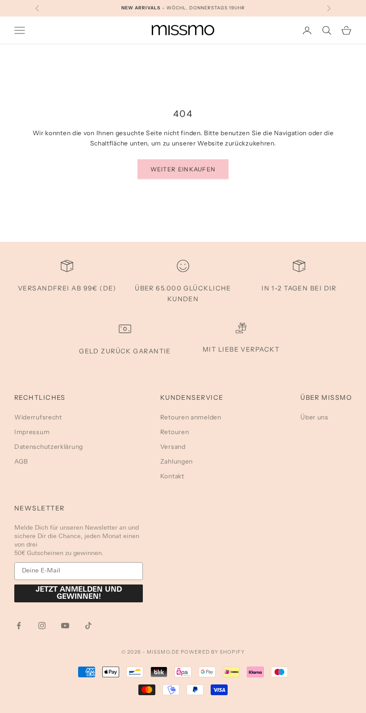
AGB (21, 461)
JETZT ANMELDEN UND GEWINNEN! (79, 593)
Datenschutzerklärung (48, 447)
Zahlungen (176, 461)
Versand (173, 447)
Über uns (314, 417)
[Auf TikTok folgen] (88, 625)
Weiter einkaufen (183, 169)
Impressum (32, 432)
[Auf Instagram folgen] (41, 625)
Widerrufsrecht (38, 417)
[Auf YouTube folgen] (65, 625)
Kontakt (172, 476)
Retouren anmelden (190, 417)
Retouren (174, 432)
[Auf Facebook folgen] (18, 625)
